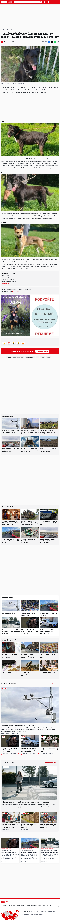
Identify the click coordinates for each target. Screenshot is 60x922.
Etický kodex (16, 905)
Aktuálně (3, 29)
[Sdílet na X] (52, 42)
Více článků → (55, 683)
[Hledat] (41, 2)
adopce (9, 357)
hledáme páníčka (30, 357)
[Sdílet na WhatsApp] (55, 42)
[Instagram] (58, 906)
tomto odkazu (15, 291)
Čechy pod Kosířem (18, 357)
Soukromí (3, 905)
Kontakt (23, 905)
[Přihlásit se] (44, 2)
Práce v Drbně (41, 905)
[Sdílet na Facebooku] (49, 42)
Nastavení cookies (32, 905)
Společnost (9, 29)
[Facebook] (56, 906)
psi (37, 357)
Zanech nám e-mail (42, 351)
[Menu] (48, 2)
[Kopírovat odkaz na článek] (58, 42)
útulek (42, 357)
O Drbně (10, 905)
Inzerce (49, 905)
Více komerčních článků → (51, 762)
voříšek (48, 357)
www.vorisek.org (6, 283)
